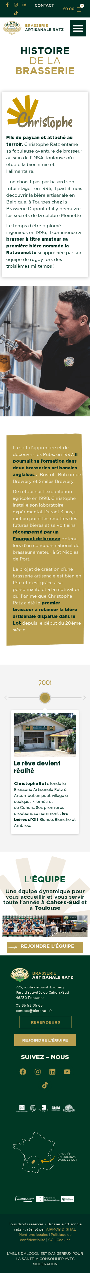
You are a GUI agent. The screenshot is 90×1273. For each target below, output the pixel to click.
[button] (78, 28)
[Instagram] (16, 4)
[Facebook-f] (7, 4)
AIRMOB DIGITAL (61, 1229)
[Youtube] (67, 1071)
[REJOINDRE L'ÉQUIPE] (12, 947)
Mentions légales (33, 1235)
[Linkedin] (52, 1071)
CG (51, 1240)
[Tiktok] (16, 13)
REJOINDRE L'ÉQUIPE (47, 946)
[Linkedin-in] (24, 4)
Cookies (63, 1240)
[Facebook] (23, 1071)
